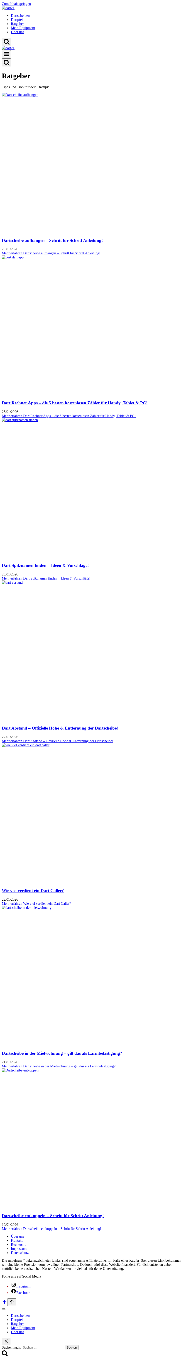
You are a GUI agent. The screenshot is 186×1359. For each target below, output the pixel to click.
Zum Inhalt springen (16, 4)
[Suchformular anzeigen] (6, 42)
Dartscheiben (20, 15)
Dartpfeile (18, 20)
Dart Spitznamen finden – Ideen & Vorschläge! (45, 565)
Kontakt (16, 1240)
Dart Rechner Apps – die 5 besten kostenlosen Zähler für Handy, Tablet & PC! (74, 403)
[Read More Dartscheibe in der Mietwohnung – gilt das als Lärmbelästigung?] (26, 907)
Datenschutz (20, 1253)
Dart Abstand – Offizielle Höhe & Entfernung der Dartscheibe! (60, 728)
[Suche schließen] (6, 1341)
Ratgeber (17, 24)
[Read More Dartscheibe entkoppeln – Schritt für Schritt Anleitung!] (20, 1070)
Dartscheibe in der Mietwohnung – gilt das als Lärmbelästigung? (62, 1053)
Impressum (19, 1249)
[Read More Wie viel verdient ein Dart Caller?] (25, 745)
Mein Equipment (23, 28)
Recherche (18, 1244)
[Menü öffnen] (6, 54)
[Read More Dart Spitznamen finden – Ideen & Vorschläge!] (20, 420)
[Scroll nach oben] (4, 1303)
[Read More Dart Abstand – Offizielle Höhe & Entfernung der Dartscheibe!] (12, 582)
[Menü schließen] (3, 1309)
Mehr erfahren (51, 253)
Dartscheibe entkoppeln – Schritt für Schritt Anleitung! (53, 1215)
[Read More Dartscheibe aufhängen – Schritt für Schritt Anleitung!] (20, 95)
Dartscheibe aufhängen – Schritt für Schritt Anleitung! (52, 240)
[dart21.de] (8, 8)
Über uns (17, 32)
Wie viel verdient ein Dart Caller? (33, 890)
